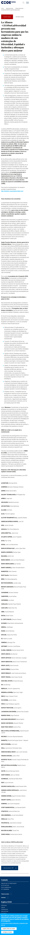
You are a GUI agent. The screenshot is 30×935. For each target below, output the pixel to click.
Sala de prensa (9, 8)
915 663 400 (6, 885)
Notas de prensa (19, 8)
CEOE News (4, 905)
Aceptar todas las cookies (9, 928)
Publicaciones (4, 909)
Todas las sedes (5, 894)
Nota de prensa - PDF (8, 868)
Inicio (2, 8)
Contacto (3, 897)
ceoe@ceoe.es (7, 887)
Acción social (7, 17)
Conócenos (4, 913)
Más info (3, 925)
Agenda (3, 907)
